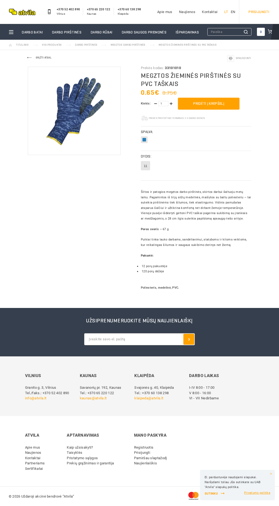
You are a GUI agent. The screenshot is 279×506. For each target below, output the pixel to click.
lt (226, 12)
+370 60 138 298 (129, 9)
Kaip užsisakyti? (80, 447)
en (233, 12)
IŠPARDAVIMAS (187, 32)
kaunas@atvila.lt (93, 398)
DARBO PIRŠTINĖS (66, 32)
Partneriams (35, 463)
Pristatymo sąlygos (82, 458)
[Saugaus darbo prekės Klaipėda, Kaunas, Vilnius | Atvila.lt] (22, 12)
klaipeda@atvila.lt (148, 398)
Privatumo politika (257, 493)
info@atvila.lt (36, 398)
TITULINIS (22, 45)
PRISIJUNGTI (258, 12)
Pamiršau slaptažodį (150, 458)
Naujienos (187, 12)
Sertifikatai (34, 469)
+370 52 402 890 (68, 9)
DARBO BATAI (32, 32)
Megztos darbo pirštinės (128, 45)
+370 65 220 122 (98, 9)
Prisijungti (142, 453)
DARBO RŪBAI (102, 32)
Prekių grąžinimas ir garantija (90, 463)
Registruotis (144, 447)
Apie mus (164, 12)
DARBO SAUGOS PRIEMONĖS (144, 32)
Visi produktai (52, 45)
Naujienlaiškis (145, 463)
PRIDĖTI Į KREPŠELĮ (208, 103)
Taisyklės (74, 453)
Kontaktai (209, 12)
